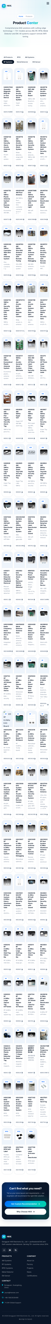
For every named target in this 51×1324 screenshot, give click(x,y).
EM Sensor (36, 62)
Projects (30, 1268)
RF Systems (8, 62)
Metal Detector (22, 62)
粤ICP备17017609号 (25, 1319)
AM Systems (29, 57)
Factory (30, 1264)
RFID (19, 57)
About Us (30, 1261)
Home (21, 16)
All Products (8, 57)
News (29, 1272)
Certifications (32, 1276)
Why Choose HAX (24, 1212)
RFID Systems (7, 1268)
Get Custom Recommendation (24, 1204)
